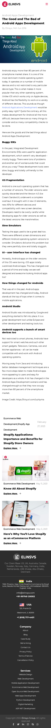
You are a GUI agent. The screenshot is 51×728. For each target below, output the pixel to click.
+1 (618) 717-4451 (25, 617)
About (25, 630)
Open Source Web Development (25, 691)
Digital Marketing (25, 704)
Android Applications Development (19, 107)
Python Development (25, 700)
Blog (25, 635)
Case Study (25, 639)
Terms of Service (25, 656)
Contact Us (25, 647)
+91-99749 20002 (25, 596)
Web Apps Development (25, 696)
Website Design (25, 674)
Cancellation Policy (25, 660)
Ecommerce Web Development (25, 687)
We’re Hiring (25, 643)
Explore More (11, 448)
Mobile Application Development (25, 683)
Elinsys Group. (29, 718)
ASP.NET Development (25, 708)
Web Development (26, 679)
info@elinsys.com (25, 592)
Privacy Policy (26, 652)
